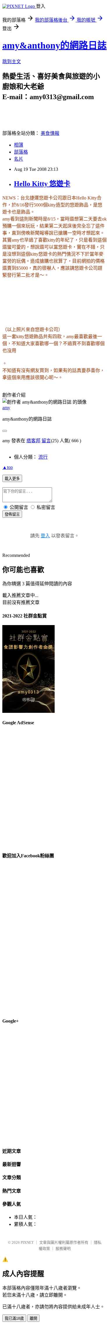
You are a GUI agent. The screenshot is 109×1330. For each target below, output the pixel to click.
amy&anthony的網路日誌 (54, 45)
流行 (43, 457)
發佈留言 (12, 514)
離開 (33, 1318)
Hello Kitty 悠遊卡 (42, 183)
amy (6, 407)
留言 (46, 440)
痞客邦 (33, 440)
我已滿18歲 (14, 1318)
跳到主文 (11, 61)
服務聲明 (63, 1248)
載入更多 (12, 478)
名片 (18, 158)
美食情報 (50, 133)
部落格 (21, 151)
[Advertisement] (54, 786)
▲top (7, 467)
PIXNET (27, 1242)
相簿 (18, 144)
